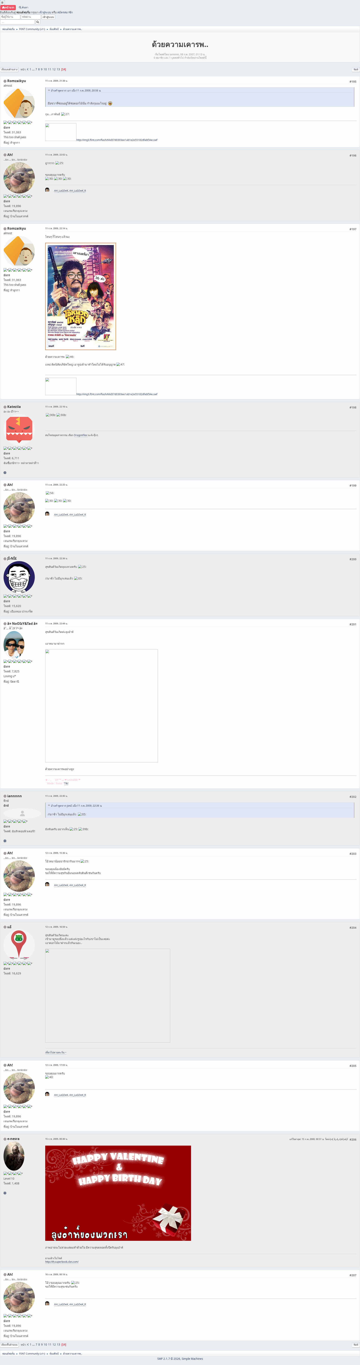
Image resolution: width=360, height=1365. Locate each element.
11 (49, 69)
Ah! (10, 154)
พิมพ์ (356, 69)
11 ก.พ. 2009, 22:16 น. (56, 406)
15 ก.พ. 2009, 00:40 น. (56, 1138)
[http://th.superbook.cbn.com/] (5, 1193)
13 (58, 69)
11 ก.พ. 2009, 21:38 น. (56, 80)
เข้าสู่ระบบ (45, 12)
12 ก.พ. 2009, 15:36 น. (56, 852)
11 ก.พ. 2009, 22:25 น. (56, 484)
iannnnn (14, 796)
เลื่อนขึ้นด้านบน (9, 1344)
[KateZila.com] (5, 472)
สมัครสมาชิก (65, 12)
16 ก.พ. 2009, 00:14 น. (56, 1274)
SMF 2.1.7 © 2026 (168, 1359)
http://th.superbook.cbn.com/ (62, 1262)
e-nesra (13, 1138)
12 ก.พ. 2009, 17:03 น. (56, 1064)
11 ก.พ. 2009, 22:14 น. (56, 228)
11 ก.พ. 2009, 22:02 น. (56, 154)
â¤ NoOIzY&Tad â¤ (22, 623)
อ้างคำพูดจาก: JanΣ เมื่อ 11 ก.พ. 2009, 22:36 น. (76, 805)
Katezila (14, 406)
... (33, 69)
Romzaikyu (16, 80)
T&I (66, 783)
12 (54, 69)
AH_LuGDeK (61, 190)
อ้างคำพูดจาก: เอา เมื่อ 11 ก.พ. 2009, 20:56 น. (76, 90)
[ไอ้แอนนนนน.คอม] (5, 841)
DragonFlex (81, 435)
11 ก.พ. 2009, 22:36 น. (56, 558)
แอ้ (9, 927)
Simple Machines (192, 1359)
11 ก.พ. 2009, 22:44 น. (56, 623)
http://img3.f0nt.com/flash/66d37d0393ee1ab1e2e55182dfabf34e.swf (116, 140)
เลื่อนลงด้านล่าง (9, 69)
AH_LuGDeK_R (77, 190)
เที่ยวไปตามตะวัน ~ (55, 1052)
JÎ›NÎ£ (12, 558)
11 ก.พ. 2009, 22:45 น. (56, 795)
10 (45, 69)
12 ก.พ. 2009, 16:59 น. (56, 926)
